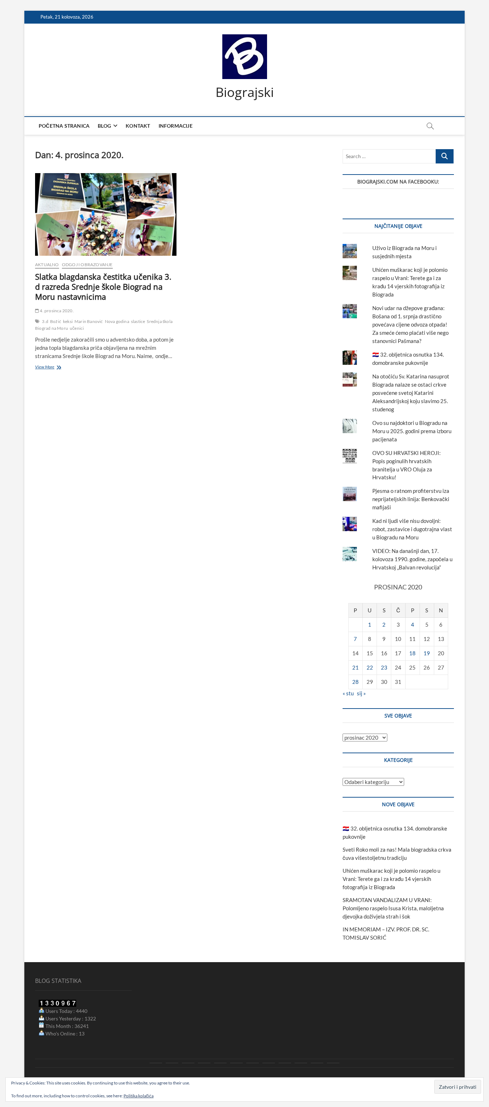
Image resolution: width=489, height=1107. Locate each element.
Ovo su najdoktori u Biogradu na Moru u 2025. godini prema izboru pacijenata (411, 431)
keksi (68, 321)
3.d (45, 321)
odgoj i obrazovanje (87, 264)
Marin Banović (88, 321)
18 (412, 653)
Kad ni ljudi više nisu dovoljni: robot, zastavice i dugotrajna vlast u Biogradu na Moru (412, 529)
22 (370, 667)
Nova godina (117, 321)
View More (56, 367)
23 (384, 667)
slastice (138, 321)
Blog (104, 126)
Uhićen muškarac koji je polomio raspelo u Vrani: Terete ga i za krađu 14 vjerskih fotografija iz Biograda (391, 878)
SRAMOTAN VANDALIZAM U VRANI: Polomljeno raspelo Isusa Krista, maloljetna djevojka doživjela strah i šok (393, 908)
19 (426, 653)
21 (355, 667)
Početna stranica (64, 126)
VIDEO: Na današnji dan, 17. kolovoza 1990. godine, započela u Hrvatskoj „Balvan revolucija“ (412, 559)
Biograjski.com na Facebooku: (398, 181)
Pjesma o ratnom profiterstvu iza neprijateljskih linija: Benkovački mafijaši (410, 499)
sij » (361, 693)
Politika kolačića (139, 1095)
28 (355, 682)
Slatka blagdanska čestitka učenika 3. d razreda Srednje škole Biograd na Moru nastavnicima (103, 286)
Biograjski (245, 92)
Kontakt (138, 126)
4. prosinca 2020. (56, 310)
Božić (55, 321)
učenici (77, 328)
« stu (348, 693)
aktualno (47, 264)
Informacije (176, 126)
